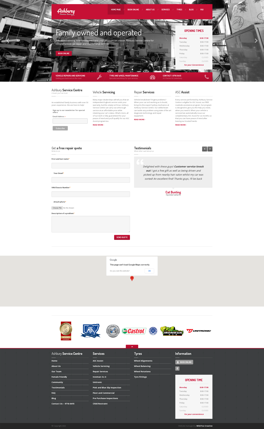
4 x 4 (99, 377)
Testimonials (58, 387)
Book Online (63, 53)
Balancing (142, 366)
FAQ (202, 9)
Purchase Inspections (105, 398)
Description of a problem (63, 213)
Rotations (142, 371)
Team (56, 371)
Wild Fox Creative (204, 426)
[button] (132, 278)
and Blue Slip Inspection (107, 387)
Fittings (140, 377)
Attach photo (60, 202)
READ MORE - (98, 125)
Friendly (59, 377)
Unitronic (97, 382)
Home (54, 361)
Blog (191, 9)
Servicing (101, 366)
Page (116, 9)
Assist (98, 361)
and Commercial (103, 393)
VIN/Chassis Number (61, 187)
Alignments (143, 361)
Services (165, 9)
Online (133, 9)
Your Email (59, 173)
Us (150, 9)
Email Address (59, 117)
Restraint (100, 403)
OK (149, 271)
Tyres (179, 9)
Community (57, 382)
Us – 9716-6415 (63, 403)
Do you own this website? (120, 271)
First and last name (61, 159)
